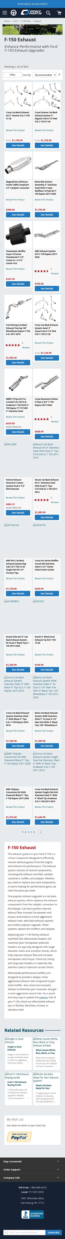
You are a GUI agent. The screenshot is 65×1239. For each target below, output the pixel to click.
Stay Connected (13, 1161)
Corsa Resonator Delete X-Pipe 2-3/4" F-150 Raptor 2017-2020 (46, 402)
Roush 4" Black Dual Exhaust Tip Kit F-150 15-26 (45, 639)
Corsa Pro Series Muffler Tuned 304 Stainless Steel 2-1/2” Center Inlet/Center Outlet (46, 565)
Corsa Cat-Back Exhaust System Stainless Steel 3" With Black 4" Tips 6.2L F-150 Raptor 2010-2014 (17, 719)
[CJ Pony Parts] (31, 13)
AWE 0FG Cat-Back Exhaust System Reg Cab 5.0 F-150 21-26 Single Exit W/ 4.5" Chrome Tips (16, 566)
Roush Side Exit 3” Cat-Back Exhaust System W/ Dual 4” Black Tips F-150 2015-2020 (17, 641)
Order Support (12, 1169)
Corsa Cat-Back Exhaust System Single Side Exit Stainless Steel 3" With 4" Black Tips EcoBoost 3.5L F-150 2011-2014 (46, 795)
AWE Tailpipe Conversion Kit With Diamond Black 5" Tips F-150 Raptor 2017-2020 (17, 794)
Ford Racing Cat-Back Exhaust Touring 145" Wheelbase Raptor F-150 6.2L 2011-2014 (18, 330)
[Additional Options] (19, 1140)
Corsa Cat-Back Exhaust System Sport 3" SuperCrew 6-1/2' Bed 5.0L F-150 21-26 (46, 330)
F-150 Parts (26, 21)
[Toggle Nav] (4, 13)
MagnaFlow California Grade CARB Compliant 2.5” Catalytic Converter (17, 184)
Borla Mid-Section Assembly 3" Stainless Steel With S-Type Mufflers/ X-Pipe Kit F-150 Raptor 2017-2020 (46, 187)
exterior (43, 997)
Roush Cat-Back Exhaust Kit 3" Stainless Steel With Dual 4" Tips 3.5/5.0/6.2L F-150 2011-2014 (47, 485)
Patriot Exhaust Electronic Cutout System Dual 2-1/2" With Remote (15, 484)
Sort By (27, 74)
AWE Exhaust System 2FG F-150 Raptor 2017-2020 (46, 254)
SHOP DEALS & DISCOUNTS (33, 3)
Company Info (12, 1177)
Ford (15, 21)
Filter (13, 74)
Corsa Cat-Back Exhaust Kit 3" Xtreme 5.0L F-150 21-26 (18, 115)
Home (7, 21)
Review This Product (15, 130)
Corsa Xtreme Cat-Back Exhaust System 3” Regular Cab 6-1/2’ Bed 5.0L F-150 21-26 (46, 117)
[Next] (41, 832)
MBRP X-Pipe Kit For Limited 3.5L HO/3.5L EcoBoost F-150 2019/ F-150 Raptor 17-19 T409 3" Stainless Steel (17, 405)
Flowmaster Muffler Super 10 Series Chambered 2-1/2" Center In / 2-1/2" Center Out (16, 257)
